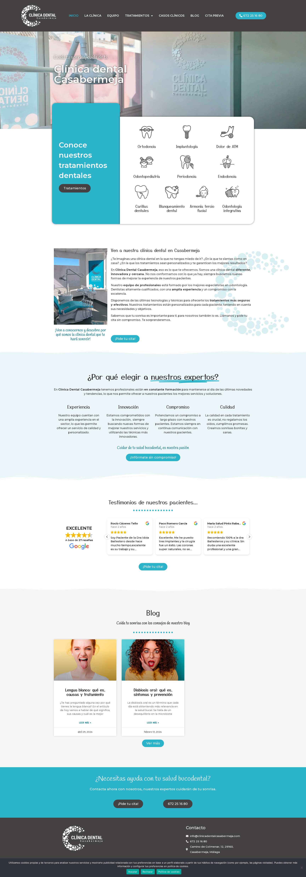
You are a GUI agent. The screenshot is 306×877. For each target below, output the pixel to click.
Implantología (187, 146)
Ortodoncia (147, 146)
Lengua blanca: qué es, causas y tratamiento (85, 692)
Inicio (73, 15)
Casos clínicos (172, 15)
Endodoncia (227, 176)
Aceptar (132, 871)
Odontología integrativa (232, 208)
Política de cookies (169, 871)
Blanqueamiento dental (172, 208)
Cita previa (214, 15)
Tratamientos (137, 15)
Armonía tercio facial (202, 208)
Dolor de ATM (227, 146)
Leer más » (85, 722)
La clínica (92, 15)
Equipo (113, 15)
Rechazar (148, 871)
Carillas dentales (141, 208)
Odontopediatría (146, 176)
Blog (195, 15)
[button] (249, 536)
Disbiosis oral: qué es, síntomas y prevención (153, 692)
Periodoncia (186, 176)
